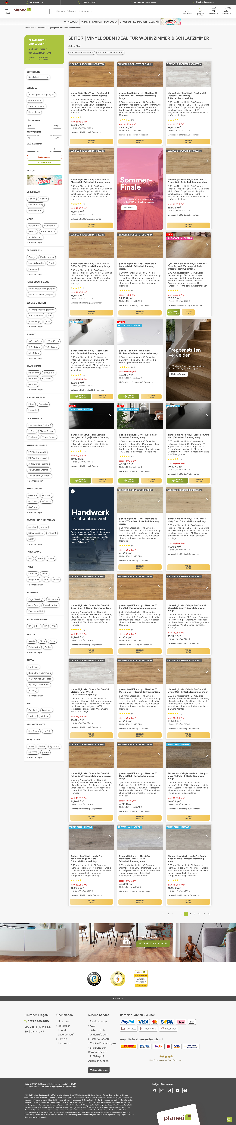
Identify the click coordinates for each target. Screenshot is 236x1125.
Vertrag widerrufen (98, 1070)
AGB (92, 1025)
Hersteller (64, 1025)
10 (199, 914)
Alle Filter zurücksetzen (81, 52)
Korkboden (140, 22)
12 (209, 914)
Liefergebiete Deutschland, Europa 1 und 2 (113, 1105)
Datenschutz (97, 1030)
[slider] (38, 126)
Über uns (63, 1021)
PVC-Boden (110, 22)
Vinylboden (71, 22)
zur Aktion (129, 208)
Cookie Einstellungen (103, 1043)
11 (204, 914)
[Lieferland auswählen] (6, 2)
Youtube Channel (146, 937)
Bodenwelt (29, 28)
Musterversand (146, 2)
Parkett (85, 22)
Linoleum (125, 22)
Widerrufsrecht (99, 1034)
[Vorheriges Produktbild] (72, 74)
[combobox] (108, 11)
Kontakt (63, 1030)
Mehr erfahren (178, 374)
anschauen (153, 943)
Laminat (97, 22)
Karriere (62, 1039)
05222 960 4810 (89, 2)
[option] (91, 74)
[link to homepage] (22, 10)
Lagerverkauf (66, 1034)
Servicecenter (98, 1021)
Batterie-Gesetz (100, 1039)
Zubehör (154, 22)
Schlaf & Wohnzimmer (110, 52)
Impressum (64, 1043)
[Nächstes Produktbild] (110, 74)
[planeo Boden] (178, 1118)
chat (37, 2)
